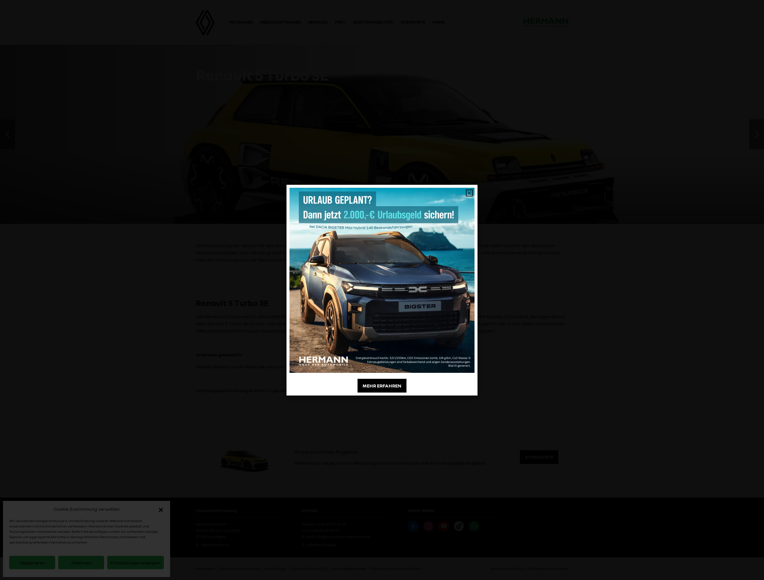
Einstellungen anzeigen (135, 562)
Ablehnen (81, 562)
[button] (161, 509)
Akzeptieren (32, 562)
